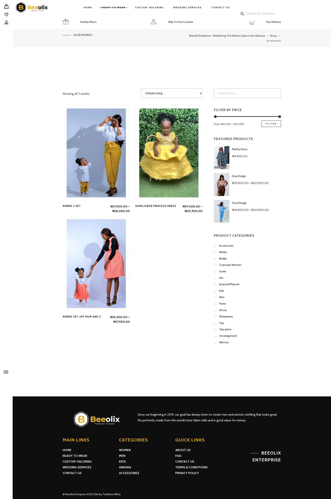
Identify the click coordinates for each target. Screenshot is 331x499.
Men (221, 297)
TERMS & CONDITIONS (191, 467)
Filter (271, 123)
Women (224, 342)
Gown (222, 271)
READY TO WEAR (75, 456)
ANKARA (125, 467)
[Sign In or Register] (6, 22)
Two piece (225, 329)
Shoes (223, 310)
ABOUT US (183, 450)
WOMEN (125, 450)
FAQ (178, 456)
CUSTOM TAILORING (77, 461)
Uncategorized (228, 336)
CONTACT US (72, 473)
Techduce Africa (111, 494)
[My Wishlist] (6, 15)
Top (221, 323)
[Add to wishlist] (96, 152)
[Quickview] (85, 152)
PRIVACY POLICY (187, 473)
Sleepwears (226, 316)
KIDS (122, 461)
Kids (221, 290)
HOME (67, 450)
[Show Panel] (6, 372)
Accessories (226, 245)
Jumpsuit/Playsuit (229, 284)
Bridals (223, 258)
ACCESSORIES (129, 473)
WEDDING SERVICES (77, 467)
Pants (222, 303)
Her (221, 278)
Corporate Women (230, 265)
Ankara (223, 252)
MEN (122, 456)
